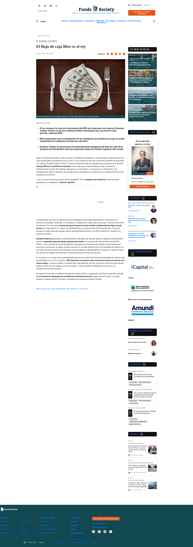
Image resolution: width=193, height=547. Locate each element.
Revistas (75, 518)
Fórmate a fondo (48, 518)
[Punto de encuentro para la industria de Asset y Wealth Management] (96, 10)
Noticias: (65, 21)
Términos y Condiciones (60, 542)
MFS (68, 289)
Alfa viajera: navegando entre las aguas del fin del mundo (137, 467)
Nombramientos (77, 21)
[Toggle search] (154, 21)
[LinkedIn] (39, 5)
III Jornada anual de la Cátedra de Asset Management (145, 412)
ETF (107, 21)
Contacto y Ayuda (99, 527)
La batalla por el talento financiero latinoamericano (139, 64)
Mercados (100, 21)
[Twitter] (56, 5)
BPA (38, 289)
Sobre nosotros (141, 330)
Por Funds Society (136, 455)
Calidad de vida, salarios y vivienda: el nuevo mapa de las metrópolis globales (137, 485)
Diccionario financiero (49, 529)
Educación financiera (48, 533)
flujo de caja (45, 289)
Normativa (101, 23)
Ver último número (142, 186)
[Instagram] (44, 5)
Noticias (4, 518)
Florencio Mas (132, 226)
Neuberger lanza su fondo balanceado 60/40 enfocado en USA (138, 220)
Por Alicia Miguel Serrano (138, 472)
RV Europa (84, 289)
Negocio (113, 21)
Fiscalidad (44, 522)
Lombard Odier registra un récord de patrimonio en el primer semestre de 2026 (142, 114)
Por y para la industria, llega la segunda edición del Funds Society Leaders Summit (145, 395)
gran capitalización (58, 289)
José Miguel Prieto (134, 211)
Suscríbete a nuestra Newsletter (142, 13)
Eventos (135, 364)
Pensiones (122, 21)
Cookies (94, 542)
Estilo (134, 434)
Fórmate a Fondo (45, 123)
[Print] (120, 54)
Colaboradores (141, 251)
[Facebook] (112, 54)
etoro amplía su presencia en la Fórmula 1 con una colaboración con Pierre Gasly (137, 449)
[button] (141, 5)
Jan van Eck (131, 241)
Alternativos (90, 21)
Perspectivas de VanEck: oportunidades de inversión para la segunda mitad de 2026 (138, 235)
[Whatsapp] (124, 54)
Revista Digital (140, 132)
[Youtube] (50, 5)
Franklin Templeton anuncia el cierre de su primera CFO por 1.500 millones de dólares (141, 80)
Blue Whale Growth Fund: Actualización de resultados (144, 375)
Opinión (135, 198)
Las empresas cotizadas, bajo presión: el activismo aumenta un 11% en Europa (142, 97)
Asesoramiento (46, 525)
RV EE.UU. (75, 289)
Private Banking (134, 21)
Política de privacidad (80, 542)
